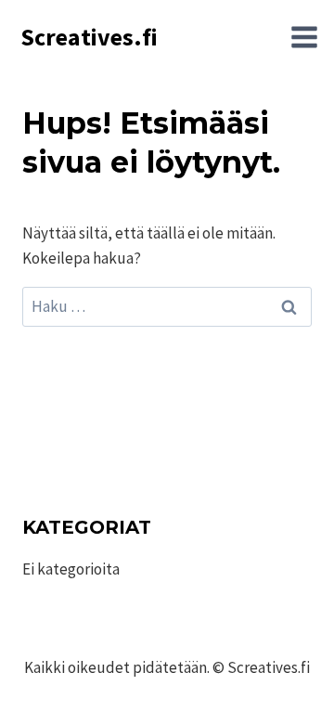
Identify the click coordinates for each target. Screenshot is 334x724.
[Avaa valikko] (304, 37)
